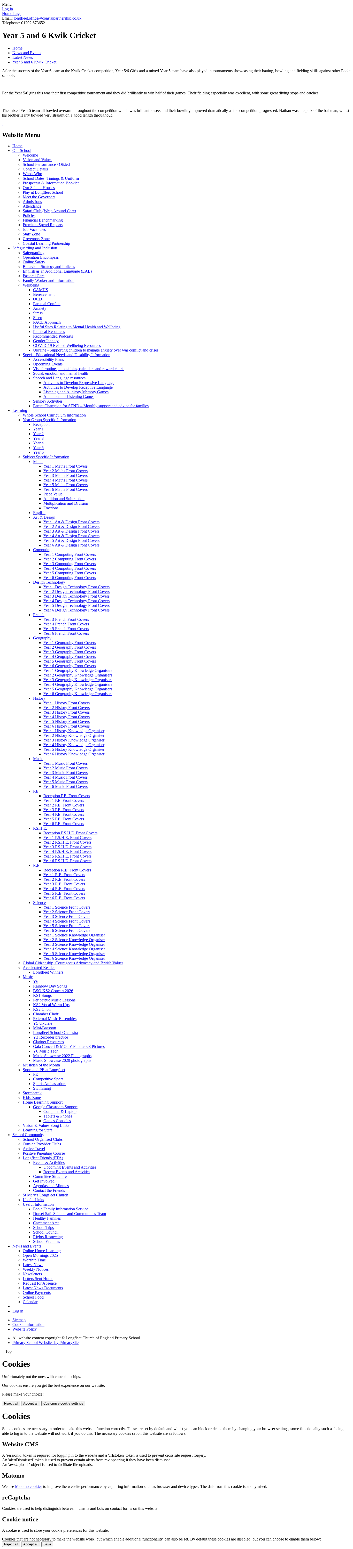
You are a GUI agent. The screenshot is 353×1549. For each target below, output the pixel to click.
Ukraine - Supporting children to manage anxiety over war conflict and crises (95, 350)
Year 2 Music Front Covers (65, 768)
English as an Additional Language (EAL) (57, 271)
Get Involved (44, 1181)
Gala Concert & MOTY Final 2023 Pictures (69, 1046)
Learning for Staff (37, 1130)
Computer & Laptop (59, 1111)
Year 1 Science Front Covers (66, 907)
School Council (45, 1232)
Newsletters (32, 1274)
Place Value (53, 494)
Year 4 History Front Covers (66, 717)
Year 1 (38, 429)
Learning (19, 410)
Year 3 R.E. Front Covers (64, 884)
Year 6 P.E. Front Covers (63, 823)
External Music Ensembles (54, 1018)
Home (17, 48)
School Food (33, 1297)
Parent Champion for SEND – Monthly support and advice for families (91, 406)
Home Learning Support (43, 1102)
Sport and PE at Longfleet (44, 1069)
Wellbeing (31, 285)
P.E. (36, 791)
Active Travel (34, 1148)
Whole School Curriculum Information (54, 415)
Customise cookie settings (63, 1403)
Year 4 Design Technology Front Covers (76, 601)
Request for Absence (40, 1283)
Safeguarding (33, 252)
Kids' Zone (32, 1097)
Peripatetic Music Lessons (54, 1000)
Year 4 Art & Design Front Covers (71, 536)
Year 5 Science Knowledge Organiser (74, 953)
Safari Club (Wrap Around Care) (49, 211)
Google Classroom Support (55, 1107)
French (38, 615)
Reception (41, 424)
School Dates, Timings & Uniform (51, 178)
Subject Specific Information (46, 457)
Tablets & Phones (57, 1116)
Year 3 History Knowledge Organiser (73, 740)
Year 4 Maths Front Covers (65, 480)
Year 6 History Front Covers (66, 726)
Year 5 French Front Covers (66, 628)
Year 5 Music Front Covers (65, 782)
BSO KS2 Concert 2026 (53, 991)
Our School (21, 150)
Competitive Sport (48, 1079)
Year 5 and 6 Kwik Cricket (34, 62)
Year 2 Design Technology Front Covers (76, 591)
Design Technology (49, 582)
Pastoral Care (33, 276)
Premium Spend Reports (43, 225)
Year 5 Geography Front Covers (69, 661)
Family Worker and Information (48, 280)
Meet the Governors (39, 197)
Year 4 (38, 443)
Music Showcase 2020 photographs (62, 1060)
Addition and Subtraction (64, 498)
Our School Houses (39, 187)
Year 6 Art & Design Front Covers (71, 545)
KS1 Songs (42, 995)
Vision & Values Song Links (46, 1125)
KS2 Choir (42, 1009)
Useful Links (33, 1199)
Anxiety (39, 308)
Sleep (37, 317)
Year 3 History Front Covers (66, 712)
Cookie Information (28, 1324)
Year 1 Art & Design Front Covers (71, 522)
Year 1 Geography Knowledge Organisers (77, 670)
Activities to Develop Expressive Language (78, 382)
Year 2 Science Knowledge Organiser (74, 939)
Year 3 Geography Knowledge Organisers (77, 680)
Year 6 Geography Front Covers (69, 666)
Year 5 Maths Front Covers (65, 485)
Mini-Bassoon (44, 1028)
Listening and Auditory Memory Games (76, 392)
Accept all (30, 1403)
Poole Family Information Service (60, 1209)
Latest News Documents (43, 1288)
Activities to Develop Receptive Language (78, 387)
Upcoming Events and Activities (69, 1167)
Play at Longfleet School (43, 192)
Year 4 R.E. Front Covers (64, 888)
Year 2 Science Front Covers (66, 912)
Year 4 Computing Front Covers (69, 568)
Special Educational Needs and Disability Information (66, 355)
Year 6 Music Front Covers (65, 786)
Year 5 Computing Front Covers (69, 573)
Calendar (30, 1302)
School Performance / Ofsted (46, 164)
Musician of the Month (41, 1065)
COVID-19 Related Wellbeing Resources (67, 345)
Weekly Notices (36, 1269)
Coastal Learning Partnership (46, 243)
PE (35, 1074)
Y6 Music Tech (45, 1051)
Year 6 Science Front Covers (66, 930)
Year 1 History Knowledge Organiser (73, 731)
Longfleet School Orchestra (55, 1032)
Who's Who (32, 174)
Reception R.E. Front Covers (67, 870)
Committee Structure (50, 1176)
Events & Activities (49, 1162)
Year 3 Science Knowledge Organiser (74, 944)
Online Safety (34, 262)
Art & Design (44, 517)
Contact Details (35, 169)
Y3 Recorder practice (50, 1037)
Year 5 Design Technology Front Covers (76, 605)
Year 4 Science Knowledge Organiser (74, 949)
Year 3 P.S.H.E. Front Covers (67, 847)
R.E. (37, 865)
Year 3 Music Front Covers (65, 772)
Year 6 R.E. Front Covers (64, 898)
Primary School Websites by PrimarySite (45, 1342)
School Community (28, 1134)
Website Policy (24, 1329)
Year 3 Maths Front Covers (65, 475)
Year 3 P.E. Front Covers (63, 810)
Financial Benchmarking (43, 220)
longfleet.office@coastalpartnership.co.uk (47, 18)
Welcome (30, 155)
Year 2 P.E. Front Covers (63, 805)
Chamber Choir (45, 1014)
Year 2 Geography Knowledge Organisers (77, 675)
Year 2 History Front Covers (66, 707)
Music (38, 758)
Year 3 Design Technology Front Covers (76, 596)
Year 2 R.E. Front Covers (64, 879)
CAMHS (40, 290)
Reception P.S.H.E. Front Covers (70, 833)
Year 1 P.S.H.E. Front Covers (67, 837)
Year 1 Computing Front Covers (69, 554)
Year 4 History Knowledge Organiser (73, 745)
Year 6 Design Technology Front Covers (76, 610)
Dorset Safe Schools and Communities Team (69, 1213)
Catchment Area (46, 1223)
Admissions (32, 201)
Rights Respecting (48, 1237)
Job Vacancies (34, 229)
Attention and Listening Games (68, 396)
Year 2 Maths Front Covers (65, 471)
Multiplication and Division (65, 503)
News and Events (26, 53)
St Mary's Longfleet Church (45, 1195)
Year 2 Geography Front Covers (69, 647)
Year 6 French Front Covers (66, 633)
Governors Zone (36, 239)
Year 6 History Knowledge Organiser (73, 754)
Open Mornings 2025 (40, 1255)
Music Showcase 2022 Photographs (62, 1056)
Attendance (32, 206)
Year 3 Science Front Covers (66, 916)
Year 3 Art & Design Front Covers (71, 531)
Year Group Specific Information (49, 420)
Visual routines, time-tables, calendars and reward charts (78, 368)
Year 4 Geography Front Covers (69, 656)
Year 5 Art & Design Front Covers (71, 540)
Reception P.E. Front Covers (66, 796)
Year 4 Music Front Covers (65, 777)
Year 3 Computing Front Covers (69, 563)
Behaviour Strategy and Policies (49, 266)
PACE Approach (47, 322)
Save (47, 1544)
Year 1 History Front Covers (66, 703)
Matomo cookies (28, 1486)
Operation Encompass (41, 257)
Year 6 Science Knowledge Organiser (74, 958)
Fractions (50, 508)
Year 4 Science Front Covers (66, 921)
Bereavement (44, 294)
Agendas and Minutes (51, 1186)
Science (39, 902)
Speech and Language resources (59, 378)
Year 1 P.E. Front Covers (63, 800)
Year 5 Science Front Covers (66, 926)
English (39, 512)
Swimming (42, 1088)
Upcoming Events (48, 364)
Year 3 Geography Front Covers (69, 652)
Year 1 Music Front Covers (65, 763)
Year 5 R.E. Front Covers (64, 893)
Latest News (22, 57)
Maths (38, 461)
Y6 (35, 981)
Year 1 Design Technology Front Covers (76, 587)
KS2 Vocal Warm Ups (51, 1004)
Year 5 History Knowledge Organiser (73, 749)
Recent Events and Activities (66, 1172)
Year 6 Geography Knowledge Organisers (77, 693)
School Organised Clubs (43, 1139)
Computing (42, 550)
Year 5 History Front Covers (66, 721)
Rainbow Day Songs (50, 986)
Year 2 (38, 433)
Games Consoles (57, 1121)
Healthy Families (47, 1218)
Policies (29, 215)
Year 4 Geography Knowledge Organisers (77, 684)
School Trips (43, 1227)
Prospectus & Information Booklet (51, 183)
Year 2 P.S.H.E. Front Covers (67, 842)
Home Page (11, 13)
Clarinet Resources (48, 1042)
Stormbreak (32, 1093)
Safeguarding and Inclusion (34, 248)
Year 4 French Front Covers (66, 624)
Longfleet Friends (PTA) (43, 1158)
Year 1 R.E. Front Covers (64, 875)
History (39, 698)
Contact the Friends (49, 1190)
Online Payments (37, 1292)
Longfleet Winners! (49, 972)
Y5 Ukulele (42, 1023)
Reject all (11, 1403)
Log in (7, 9)
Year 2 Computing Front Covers (69, 559)
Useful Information (38, 1204)
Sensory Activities (48, 401)
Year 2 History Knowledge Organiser (73, 735)
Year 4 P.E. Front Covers (63, 814)
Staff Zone (31, 234)
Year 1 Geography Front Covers (69, 642)
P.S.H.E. (40, 828)
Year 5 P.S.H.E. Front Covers (67, 856)
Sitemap (19, 1320)
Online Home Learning (42, 1251)
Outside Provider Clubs (42, 1144)
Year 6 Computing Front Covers (69, 577)
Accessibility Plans (48, 359)
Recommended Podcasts (53, 336)
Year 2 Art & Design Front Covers (71, 526)
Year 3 (38, 438)
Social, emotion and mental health (60, 373)
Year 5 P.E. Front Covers (63, 819)
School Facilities (46, 1241)
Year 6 (38, 452)
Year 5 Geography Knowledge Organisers (77, 689)
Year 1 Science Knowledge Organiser (74, 935)
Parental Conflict (46, 303)
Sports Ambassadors (49, 1083)
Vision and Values (37, 160)
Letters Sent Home (38, 1278)
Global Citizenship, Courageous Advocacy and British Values (73, 963)
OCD (37, 299)
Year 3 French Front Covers (66, 619)
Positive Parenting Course (44, 1153)
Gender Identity (46, 341)
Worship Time (34, 1260)
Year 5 (38, 447)
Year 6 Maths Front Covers (65, 489)
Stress (38, 313)
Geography (42, 638)
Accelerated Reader (39, 967)
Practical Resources (49, 331)
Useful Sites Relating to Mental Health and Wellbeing (76, 327)
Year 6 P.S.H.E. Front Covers (67, 861)
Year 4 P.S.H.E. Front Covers (67, 851)
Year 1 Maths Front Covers (65, 466)
